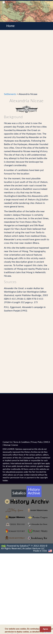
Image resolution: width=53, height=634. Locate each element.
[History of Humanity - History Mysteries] (15, 510)
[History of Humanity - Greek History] (15, 524)
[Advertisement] (26, 63)
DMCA (47, 442)
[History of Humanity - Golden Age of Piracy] (15, 538)
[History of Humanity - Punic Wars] (37, 531)
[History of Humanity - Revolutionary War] (37, 538)
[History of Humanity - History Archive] (26, 501)
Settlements (10, 94)
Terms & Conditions (21, 442)
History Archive (34, 491)
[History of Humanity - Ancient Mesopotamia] (37, 510)
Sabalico (19, 493)
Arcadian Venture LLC (33, 548)
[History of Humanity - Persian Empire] (37, 517)
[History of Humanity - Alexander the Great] (37, 524)
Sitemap (7, 445)
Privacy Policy (37, 442)
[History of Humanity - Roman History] (15, 531)
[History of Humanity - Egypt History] (15, 517)
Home (10, 25)
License (15, 445)
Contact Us (7, 442)
